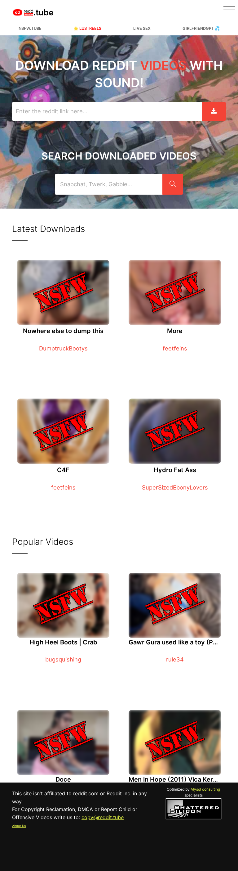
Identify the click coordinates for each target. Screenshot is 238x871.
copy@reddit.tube (103, 817)
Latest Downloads (48, 228)
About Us (19, 826)
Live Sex (142, 28)
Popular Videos (42, 541)
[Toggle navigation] (229, 9)
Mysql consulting (205, 789)
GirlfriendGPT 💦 (201, 28)
